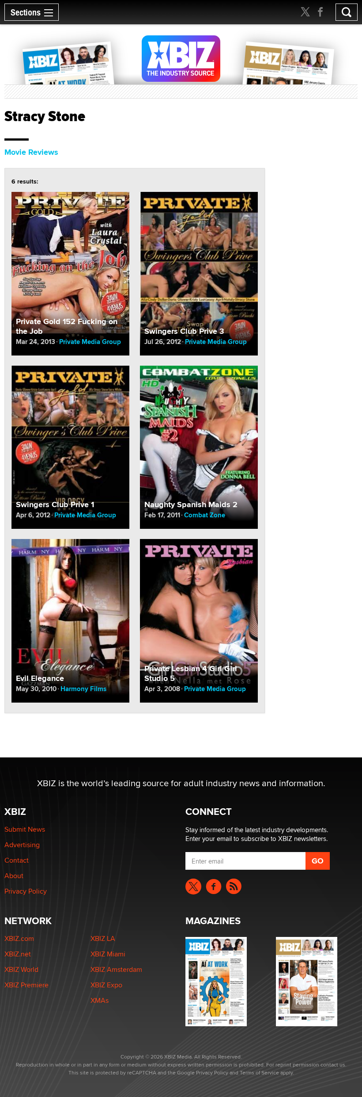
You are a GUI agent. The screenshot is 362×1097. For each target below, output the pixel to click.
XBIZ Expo (106, 985)
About (13, 876)
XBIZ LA (102, 938)
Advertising (22, 845)
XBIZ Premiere (26, 985)
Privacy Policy (25, 891)
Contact (16, 860)
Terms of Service (259, 1072)
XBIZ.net (17, 954)
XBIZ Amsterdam (116, 969)
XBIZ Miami (107, 954)
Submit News (24, 829)
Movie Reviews (31, 152)
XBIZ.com (19, 938)
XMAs (99, 1000)
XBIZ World (21, 969)
